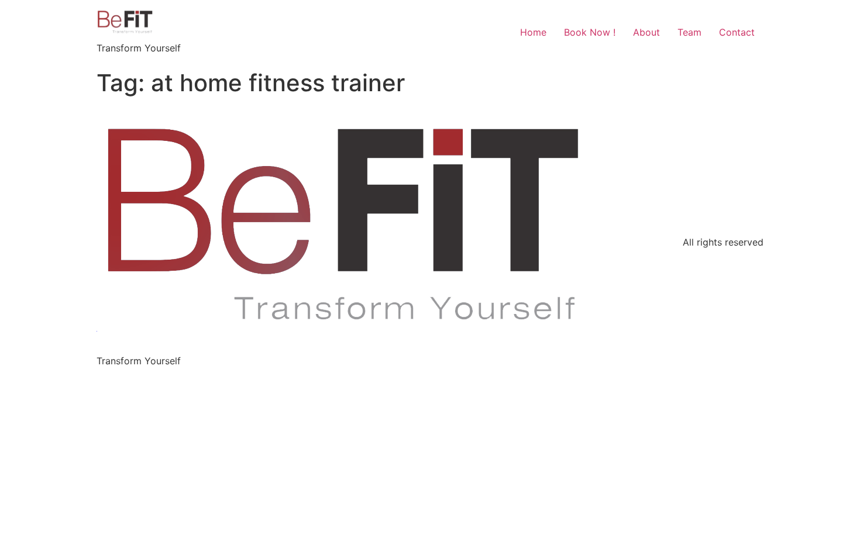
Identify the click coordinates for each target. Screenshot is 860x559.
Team (689, 32)
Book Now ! (589, 32)
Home (533, 32)
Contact (737, 32)
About (646, 32)
